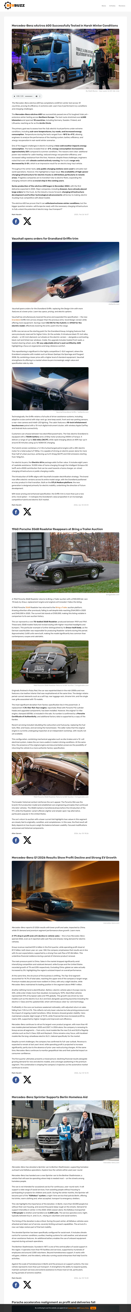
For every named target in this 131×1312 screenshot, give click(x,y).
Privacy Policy (84, 1308)
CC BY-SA (111, 91)
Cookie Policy (72, 1308)
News (104, 6)
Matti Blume (93, 91)
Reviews (122, 6)
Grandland (16, 320)
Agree (93, 1308)
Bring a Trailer (61, 607)
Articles (112, 6)
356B (27, 607)
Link (117, 91)
